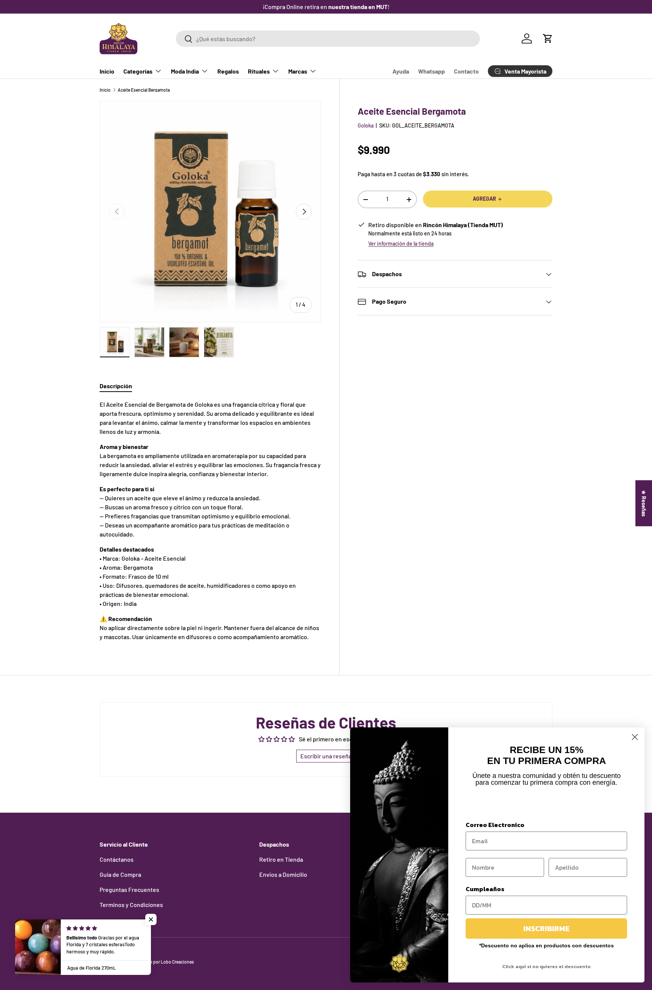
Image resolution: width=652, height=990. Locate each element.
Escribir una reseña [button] (326, 755)
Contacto (466, 71)
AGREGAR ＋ (488, 198)
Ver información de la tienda (401, 244)
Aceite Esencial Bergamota (144, 90)
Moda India (185, 71)
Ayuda (400, 71)
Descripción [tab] (116, 385)
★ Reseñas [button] (644, 503)
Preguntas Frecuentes (129, 889)
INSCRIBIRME (546, 928)
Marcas (297, 71)
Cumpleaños (485, 888)
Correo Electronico (495, 824)
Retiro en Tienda (281, 859)
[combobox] (328, 39)
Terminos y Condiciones (131, 904)
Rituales (259, 71)
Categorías (137, 71)
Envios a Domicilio (283, 874)
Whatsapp (431, 71)
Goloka (366, 125)
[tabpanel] (210, 520)
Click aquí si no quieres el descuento (546, 966)
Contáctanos (117, 859)
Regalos (228, 71)
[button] (548, 38)
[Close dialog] (634, 737)
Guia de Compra (120, 874)
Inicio (107, 71)
